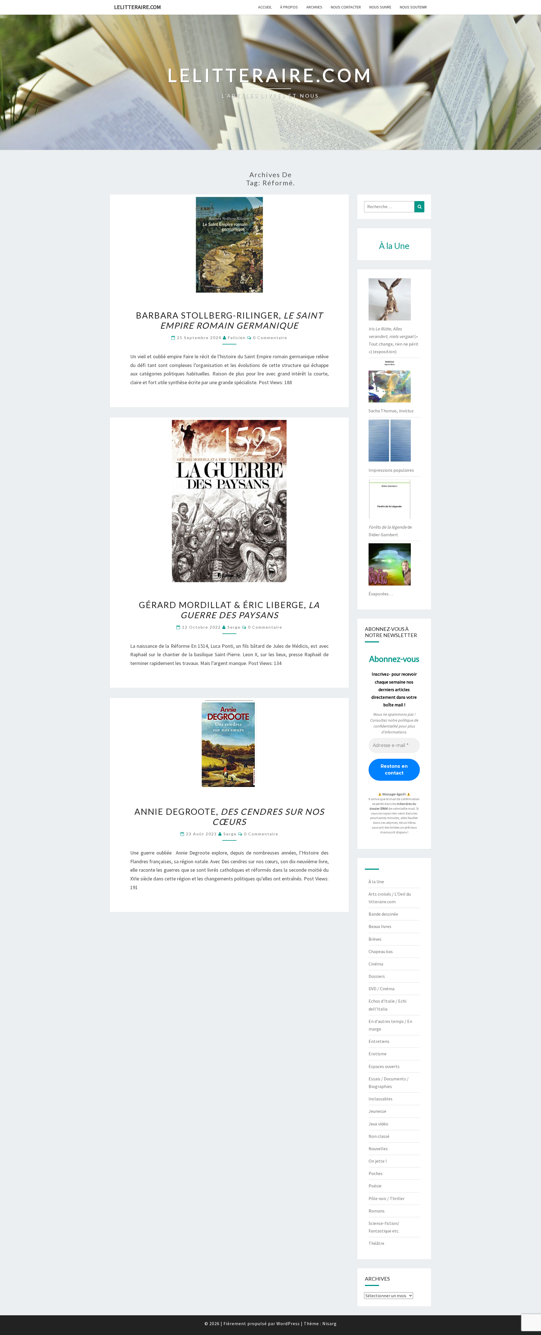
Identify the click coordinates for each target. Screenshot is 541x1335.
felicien (237, 337)
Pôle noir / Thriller (387, 1198)
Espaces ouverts (384, 1066)
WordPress (288, 1323)
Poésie (375, 1186)
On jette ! (378, 1161)
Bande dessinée (383, 914)
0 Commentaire (270, 337)
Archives (314, 7)
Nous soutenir (413, 7)
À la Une (376, 881)
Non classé (379, 1136)
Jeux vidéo (378, 1124)
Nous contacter (346, 7)
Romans (377, 1211)
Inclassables (381, 1099)
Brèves (375, 939)
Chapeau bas (381, 951)
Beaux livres (380, 926)
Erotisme (378, 1053)
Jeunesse (377, 1111)
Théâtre (376, 1243)
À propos (289, 7)
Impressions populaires (391, 470)
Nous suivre (380, 7)
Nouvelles (378, 1148)
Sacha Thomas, (391, 410)
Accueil (265, 7)
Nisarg (329, 1323)
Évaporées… (381, 594)
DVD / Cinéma (381, 988)
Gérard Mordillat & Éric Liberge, (229, 610)
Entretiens (379, 1041)
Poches (376, 1173)
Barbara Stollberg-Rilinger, (229, 320)
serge (234, 627)
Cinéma (376, 964)
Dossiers (377, 976)
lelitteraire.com (137, 6)
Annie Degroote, (229, 816)
